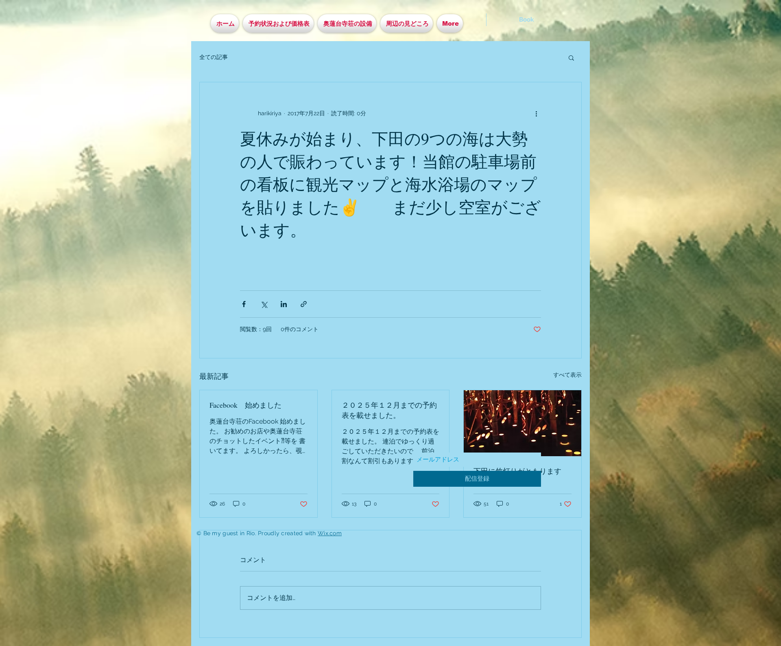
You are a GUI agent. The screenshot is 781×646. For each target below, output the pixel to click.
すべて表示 (567, 374)
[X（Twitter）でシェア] (264, 304)
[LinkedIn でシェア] (284, 304)
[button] (571, 57)
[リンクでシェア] (304, 304)
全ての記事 (213, 57)
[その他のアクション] (536, 113)
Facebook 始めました (245, 405)
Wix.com (330, 533)
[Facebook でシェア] (244, 304)
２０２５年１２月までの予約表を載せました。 (389, 410)
